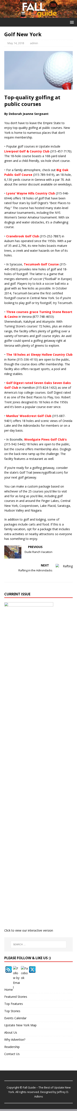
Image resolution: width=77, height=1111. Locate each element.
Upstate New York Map (20, 1025)
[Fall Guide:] (38, 15)
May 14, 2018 (15, 43)
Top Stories (12, 1011)
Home (8, 990)
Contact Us (12, 1054)
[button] (71, 22)
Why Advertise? (14, 1039)
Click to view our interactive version (28, 930)
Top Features (13, 1004)
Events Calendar (15, 1018)
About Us (10, 1032)
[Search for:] (38, 944)
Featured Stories (15, 997)
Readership (12, 1047)
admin (34, 43)
